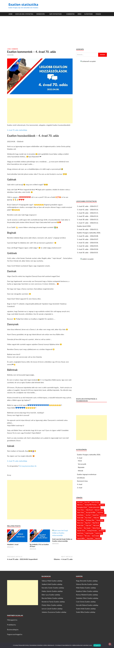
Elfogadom (97, 645)
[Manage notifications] (109, 644)
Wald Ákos (98, 538)
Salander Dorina (81, 530)
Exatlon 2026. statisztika (24, 14)
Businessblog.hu (12, 629)
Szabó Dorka (80, 533)
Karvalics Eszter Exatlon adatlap (53, 588)
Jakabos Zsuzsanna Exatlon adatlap (54, 612)
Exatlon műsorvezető (94, 507)
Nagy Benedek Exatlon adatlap (87, 581)
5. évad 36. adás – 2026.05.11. (87, 229)
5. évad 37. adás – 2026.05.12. (87, 223)
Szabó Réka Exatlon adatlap (85, 612)
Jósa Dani (88, 515)
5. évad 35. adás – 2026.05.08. (87, 236)
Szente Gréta (98, 533)
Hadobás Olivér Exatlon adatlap (87, 598)
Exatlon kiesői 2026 (84, 226)
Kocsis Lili (103, 515)
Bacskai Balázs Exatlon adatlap (52, 598)
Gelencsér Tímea (98, 510)
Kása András (88, 517)
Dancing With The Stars (91, 504)
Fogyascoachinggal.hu (14, 634)
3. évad (79, 488)
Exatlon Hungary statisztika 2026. (89, 233)
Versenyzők (40, 14)
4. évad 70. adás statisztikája (17, 130)
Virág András (90, 538)
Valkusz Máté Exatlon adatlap (52, 581)
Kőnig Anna (96, 517)
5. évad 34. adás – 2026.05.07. (87, 239)
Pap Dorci (79, 528)
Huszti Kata (100, 512)
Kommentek (70, 14)
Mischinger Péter (90, 520)
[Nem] (112, 645)
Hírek (79, 14)
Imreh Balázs (80, 515)
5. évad (79, 458)
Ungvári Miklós (81, 538)
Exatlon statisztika (23, 4)
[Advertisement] (57, 32)
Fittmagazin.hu (12, 620)
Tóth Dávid (80, 536)
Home (10, 14)
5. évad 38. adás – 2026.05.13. (87, 219)
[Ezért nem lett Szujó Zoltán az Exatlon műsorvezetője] (62, 534)
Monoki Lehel (99, 520)
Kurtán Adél (80, 517)
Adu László (80, 502)
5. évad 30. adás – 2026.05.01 (87, 252)
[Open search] (106, 14)
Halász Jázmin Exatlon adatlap (52, 591)
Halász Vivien (80, 512)
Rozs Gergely (87, 528)
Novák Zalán (80, 525)
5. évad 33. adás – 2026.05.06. (87, 243)
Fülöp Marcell (89, 510)
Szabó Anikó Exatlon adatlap (86, 609)
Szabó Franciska (89, 533)
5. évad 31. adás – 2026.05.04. (87, 249)
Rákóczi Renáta (96, 528)
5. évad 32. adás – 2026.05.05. (87, 246)
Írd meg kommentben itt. (28, 466)
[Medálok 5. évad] (17, 536)
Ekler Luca (101, 504)
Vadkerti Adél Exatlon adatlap (52, 584)
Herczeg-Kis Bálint (90, 512)
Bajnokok (81, 467)
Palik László (96, 525)
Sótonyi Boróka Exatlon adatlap (87, 584)
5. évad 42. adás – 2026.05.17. (87, 206)
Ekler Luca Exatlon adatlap (51, 595)
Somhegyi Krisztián (92, 530)
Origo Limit (88, 525)
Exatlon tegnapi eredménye (86, 474)
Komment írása (82, 481)
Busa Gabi (87, 502)
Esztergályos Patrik (82, 507)
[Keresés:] (91, 55)
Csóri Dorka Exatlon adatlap (86, 602)
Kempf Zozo (95, 515)
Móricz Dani (80, 523)
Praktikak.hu (11, 625)
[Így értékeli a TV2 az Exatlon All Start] (40, 536)
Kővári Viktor (80, 520)
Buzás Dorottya (95, 502)
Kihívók (80, 471)
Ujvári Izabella (95, 536)
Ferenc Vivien (80, 510)
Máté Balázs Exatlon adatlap (86, 588)
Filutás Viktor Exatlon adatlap (52, 605)
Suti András (102, 530)
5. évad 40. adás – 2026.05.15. (87, 213)
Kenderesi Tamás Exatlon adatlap (53, 602)
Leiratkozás (81, 478)
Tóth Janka (87, 536)
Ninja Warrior (95, 523)
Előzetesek (88, 14)
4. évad (9, 48)
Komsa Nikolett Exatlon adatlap (87, 595)
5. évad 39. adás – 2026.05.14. (87, 216)
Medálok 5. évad (12, 544)
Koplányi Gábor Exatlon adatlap (87, 591)
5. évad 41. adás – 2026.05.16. (87, 210)
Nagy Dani (87, 523)
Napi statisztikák (55, 14)
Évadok (98, 14)
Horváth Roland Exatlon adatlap (87, 605)
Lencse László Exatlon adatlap (52, 609)
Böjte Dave (80, 504)
